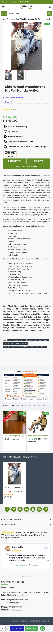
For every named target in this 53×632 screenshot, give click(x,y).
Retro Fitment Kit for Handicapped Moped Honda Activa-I (28, 340)
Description (14, 161)
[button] (25, 69)
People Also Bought (36, 405)
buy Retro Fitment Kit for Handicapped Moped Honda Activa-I (25, 347)
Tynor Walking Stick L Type (15, 436)
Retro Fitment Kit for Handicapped (15, 343)
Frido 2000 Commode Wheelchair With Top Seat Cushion (39, 436)
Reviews (38, 161)
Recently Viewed (12, 457)
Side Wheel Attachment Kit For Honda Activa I (14, 488)
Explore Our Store (26, 166)
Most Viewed (30, 457)
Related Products (13, 405)
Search (10, 19)
